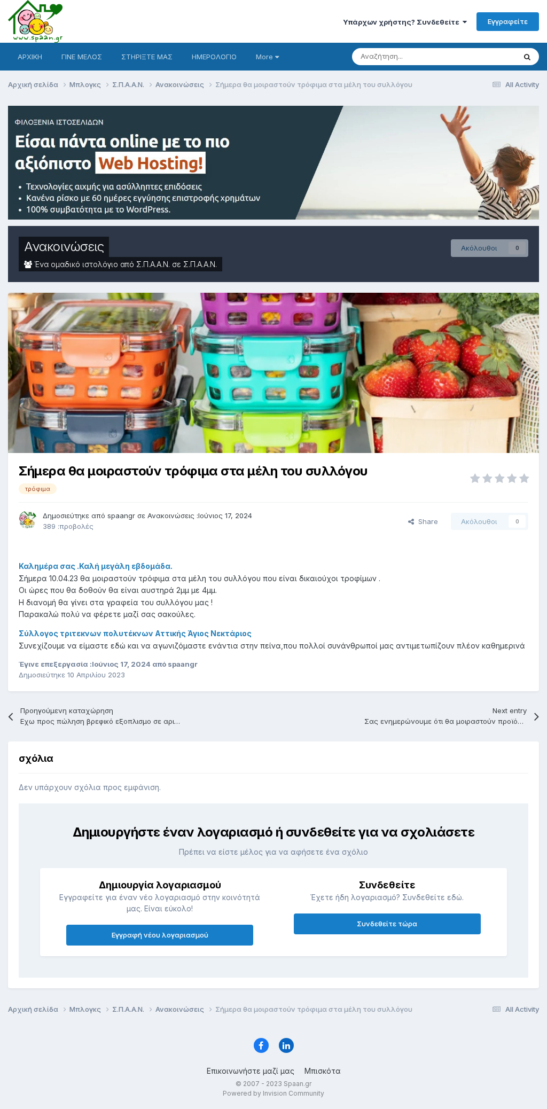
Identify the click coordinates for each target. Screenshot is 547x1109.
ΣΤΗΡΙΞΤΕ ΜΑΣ (147, 56)
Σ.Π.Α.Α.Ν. (200, 264)
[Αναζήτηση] (527, 56)
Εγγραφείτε (508, 21)
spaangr (121, 515)
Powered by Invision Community (273, 1093)
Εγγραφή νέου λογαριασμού (160, 935)
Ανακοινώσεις (64, 246)
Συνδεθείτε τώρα (387, 923)
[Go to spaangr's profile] (28, 520)
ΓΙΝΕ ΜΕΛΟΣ (81, 56)
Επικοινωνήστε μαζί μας (250, 1070)
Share (426, 521)
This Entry (485, 56)
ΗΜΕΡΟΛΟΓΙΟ (214, 56)
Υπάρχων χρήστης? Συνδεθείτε (403, 22)
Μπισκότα (322, 1070)
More (264, 56)
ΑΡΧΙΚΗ (30, 56)
